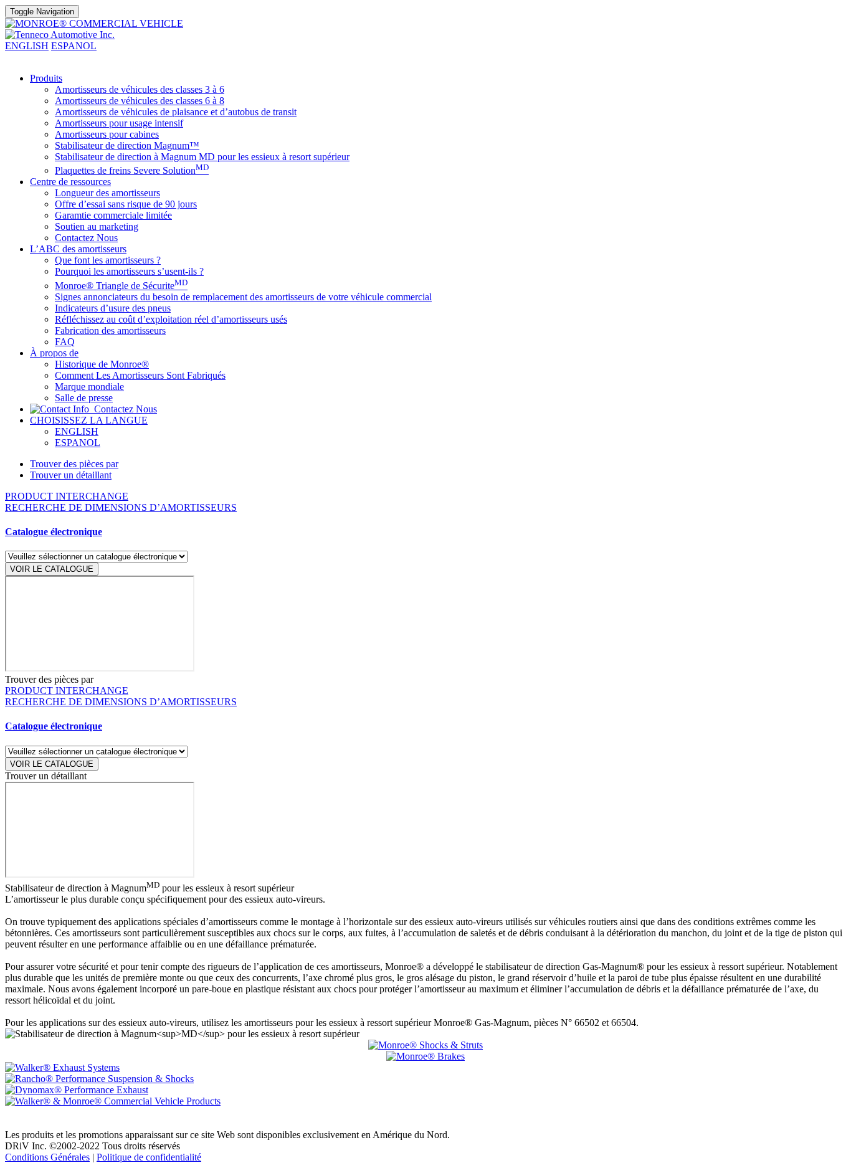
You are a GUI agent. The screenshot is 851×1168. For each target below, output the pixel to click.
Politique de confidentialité (149, 1157)
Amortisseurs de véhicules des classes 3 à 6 (139, 89)
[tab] (425, 532)
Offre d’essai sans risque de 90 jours (126, 204)
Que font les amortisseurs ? (108, 260)
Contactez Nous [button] (123, 409)
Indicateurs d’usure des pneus (113, 308)
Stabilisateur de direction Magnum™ (127, 145)
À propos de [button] (54, 353)
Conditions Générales (47, 1157)
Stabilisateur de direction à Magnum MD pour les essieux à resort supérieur (202, 156)
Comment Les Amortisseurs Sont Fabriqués (140, 375)
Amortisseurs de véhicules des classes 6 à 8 (139, 100)
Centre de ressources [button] (70, 181)
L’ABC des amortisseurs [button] (78, 249)
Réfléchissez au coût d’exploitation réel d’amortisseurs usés (171, 319)
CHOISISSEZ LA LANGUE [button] (89, 420)
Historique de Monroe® (102, 364)
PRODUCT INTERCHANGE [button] (66, 496)
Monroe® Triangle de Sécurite (121, 285)
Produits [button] (46, 78)
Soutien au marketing (96, 226)
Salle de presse (84, 397)
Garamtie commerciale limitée (113, 215)
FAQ (65, 341)
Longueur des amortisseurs (107, 193)
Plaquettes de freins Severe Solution (132, 170)
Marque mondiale (89, 386)
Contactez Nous (86, 237)
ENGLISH (27, 45)
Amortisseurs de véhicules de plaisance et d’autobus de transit (176, 112)
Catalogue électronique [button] (53, 531)
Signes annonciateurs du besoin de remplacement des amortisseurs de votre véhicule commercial (243, 297)
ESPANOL (74, 45)
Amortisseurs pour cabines (107, 134)
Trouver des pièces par (74, 463)
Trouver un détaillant (71, 475)
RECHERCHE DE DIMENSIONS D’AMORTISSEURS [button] (121, 507)
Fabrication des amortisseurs (110, 330)
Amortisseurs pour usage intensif (119, 123)
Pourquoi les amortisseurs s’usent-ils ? (129, 271)
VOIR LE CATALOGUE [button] (51, 569)
